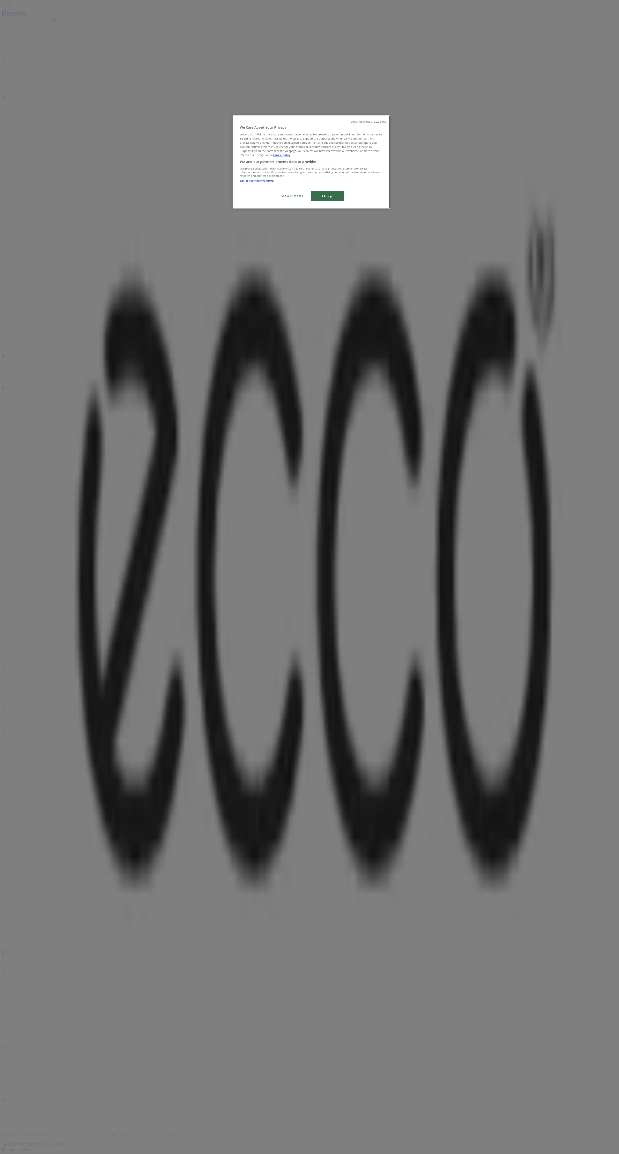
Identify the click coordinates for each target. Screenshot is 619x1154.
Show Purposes (292, 196)
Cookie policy (281, 155)
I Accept (327, 196)
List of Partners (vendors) (257, 180)
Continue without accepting (368, 121)
